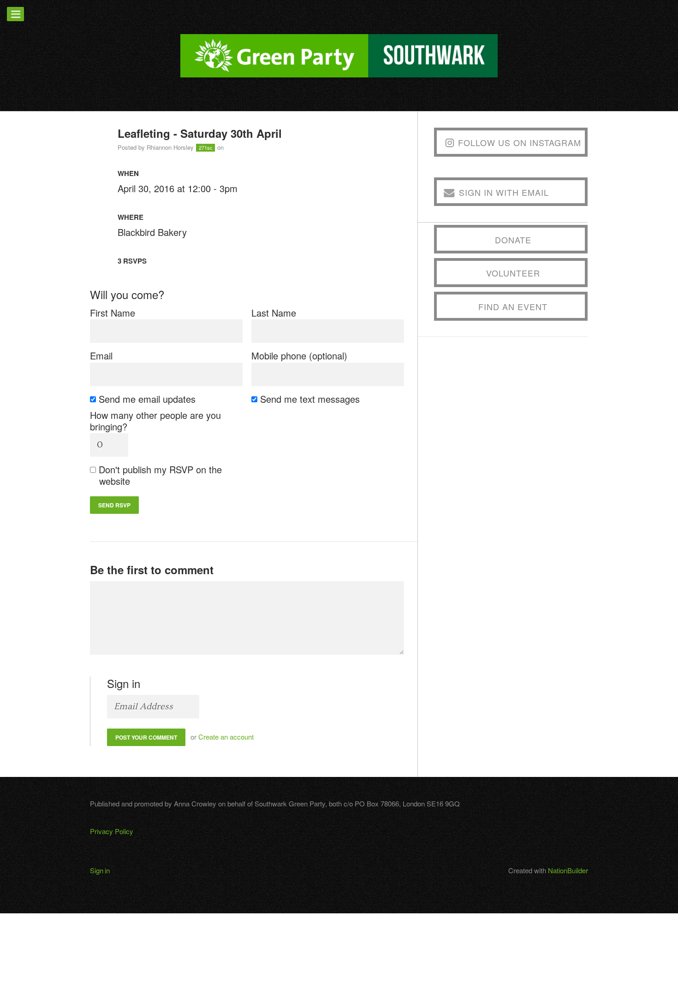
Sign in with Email (504, 192)
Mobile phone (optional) (299, 355)
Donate (513, 240)
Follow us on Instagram (519, 142)
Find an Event (512, 306)
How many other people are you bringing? (155, 420)
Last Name (273, 312)
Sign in (100, 870)
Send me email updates (147, 399)
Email (101, 355)
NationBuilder (568, 870)
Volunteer (513, 273)
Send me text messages (310, 399)
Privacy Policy (111, 831)
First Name (112, 312)
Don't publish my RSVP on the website (160, 475)
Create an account (226, 736)
